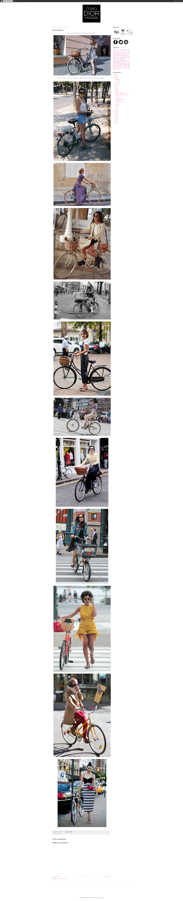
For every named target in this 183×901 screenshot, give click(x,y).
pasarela (127, 61)
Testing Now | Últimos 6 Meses (120, 93)
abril (116, 91)
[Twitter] (121, 44)
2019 (115, 77)
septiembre (117, 84)
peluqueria (117, 63)
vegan (118, 68)
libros (120, 57)
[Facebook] (116, 44)
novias (120, 61)
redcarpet (128, 63)
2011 (115, 121)
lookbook (125, 57)
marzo (116, 103)
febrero (116, 105)
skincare (127, 64)
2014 (115, 116)
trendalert (121, 66)
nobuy (127, 60)
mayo (116, 89)
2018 (115, 109)
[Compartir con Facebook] (70, 831)
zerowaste (114, 69)
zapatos (126, 68)
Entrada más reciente (56, 876)
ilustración (115, 55)
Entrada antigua (107, 876)
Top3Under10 (115, 66)
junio (116, 88)
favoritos (115, 54)
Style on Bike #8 (118, 97)
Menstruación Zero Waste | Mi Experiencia (120, 99)
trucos (126, 66)
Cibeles (120, 50)
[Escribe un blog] (67, 831)
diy (127, 52)
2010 (115, 123)
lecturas (116, 57)
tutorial (114, 68)
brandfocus (114, 50)
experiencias (124, 53)
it (125, 55)
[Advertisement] (88, 889)
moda (57, 833)
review (115, 64)
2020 (115, 76)
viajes (122, 68)
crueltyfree (122, 52)
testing (126, 65)
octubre (116, 82)
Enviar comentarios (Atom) (61, 878)
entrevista (118, 53)
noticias (114, 61)
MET (126, 58)
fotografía (120, 54)
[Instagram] (126, 44)
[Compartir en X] (68, 831)
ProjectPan (123, 63)
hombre (128, 54)
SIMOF (121, 64)
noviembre (117, 81)
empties (114, 53)
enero (116, 107)
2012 (115, 120)
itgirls (128, 55)
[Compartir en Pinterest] (71, 831)
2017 (115, 111)
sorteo (116, 65)
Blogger (102, 897)
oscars (124, 61)
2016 (115, 113)
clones (126, 50)
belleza (122, 49)
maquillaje (116, 58)
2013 (115, 118)
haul (124, 54)
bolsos (127, 49)
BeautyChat (117, 49)
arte (113, 49)
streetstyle (59, 833)
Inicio (82, 876)
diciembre (117, 79)
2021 (115, 74)
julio (116, 86)
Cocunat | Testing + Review (119, 101)
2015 (115, 114)
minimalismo (115, 60)
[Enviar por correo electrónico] (66, 831)
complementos (115, 52)
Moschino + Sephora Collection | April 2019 (121, 95)
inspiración (121, 55)
